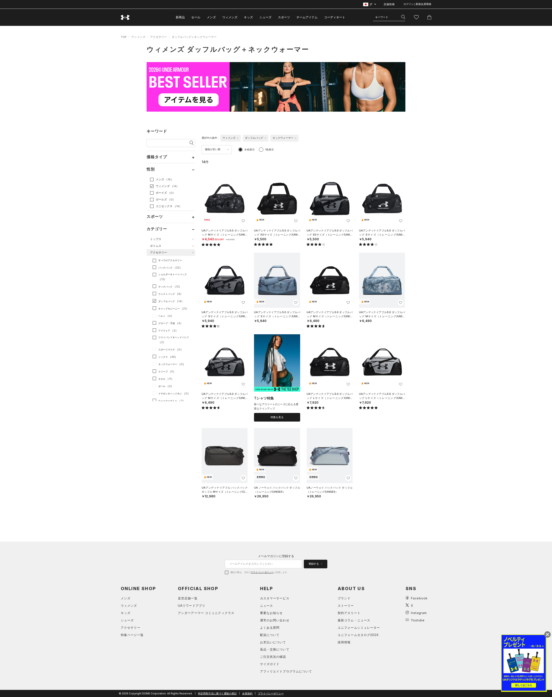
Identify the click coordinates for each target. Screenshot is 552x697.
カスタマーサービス (274, 598)
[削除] (238, 138)
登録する (314, 563)
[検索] (403, 17)
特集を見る (277, 417)
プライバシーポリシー (262, 572)
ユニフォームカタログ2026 (358, 635)
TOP (124, 37)
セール (195, 17)
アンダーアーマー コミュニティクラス (206, 613)
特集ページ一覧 (132, 635)
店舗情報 (389, 4)
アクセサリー (158, 37)
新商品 (180, 17)
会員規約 (247, 693)
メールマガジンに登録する (276, 556)
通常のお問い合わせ (274, 620)
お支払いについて (273, 642)
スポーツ (284, 17)
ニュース (266, 605)
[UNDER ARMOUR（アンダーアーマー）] (125, 17)
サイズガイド (270, 664)
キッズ (248, 17)
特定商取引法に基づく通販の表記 (217, 693)
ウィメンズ (229, 17)
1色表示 (269, 149)
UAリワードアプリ (191, 605)
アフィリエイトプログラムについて (286, 671)
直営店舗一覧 (188, 598)
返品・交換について (274, 649)
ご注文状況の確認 (273, 656)
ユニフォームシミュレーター (359, 627)
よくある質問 (270, 627)
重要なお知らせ (271, 613)
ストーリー (346, 605)
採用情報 (344, 642)
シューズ (265, 17)
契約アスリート (349, 613)
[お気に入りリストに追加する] (243, 221)
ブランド (344, 598)
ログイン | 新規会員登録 (417, 4)
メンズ (211, 17)
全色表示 (249, 149)
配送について (270, 635)
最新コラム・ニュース (354, 620)
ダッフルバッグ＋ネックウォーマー (194, 37)
